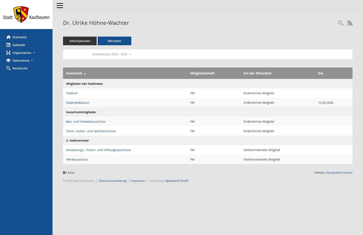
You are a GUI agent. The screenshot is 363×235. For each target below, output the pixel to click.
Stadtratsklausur (77, 103)
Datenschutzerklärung (112, 181)
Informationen (80, 41)
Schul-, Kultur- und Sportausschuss (91, 131)
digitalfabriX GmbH (176, 181)
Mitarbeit (114, 41)
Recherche (20, 68)
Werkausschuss (77, 159)
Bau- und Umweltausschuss (85, 121)
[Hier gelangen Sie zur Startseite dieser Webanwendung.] (26, 14)
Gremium (74, 73)
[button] (26, 53)
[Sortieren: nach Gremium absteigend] (85, 73)
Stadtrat (72, 93)
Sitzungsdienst (339, 172)
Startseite (20, 37)
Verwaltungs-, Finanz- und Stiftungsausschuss (98, 150)
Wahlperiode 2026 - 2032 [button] (110, 54)
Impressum (137, 181)
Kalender (19, 45)
